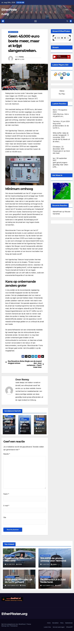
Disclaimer (55, 623)
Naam (6, 494)
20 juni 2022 (11, 564)
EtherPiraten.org (14, 614)
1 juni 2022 (46, 564)
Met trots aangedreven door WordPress (13, 624)
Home (49, 623)
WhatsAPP (69, 627)
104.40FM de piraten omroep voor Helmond (53, 559)
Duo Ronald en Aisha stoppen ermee (16, 362)
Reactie (6, 454)
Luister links (47, 627)
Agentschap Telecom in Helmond (18, 559)
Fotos (61, 623)
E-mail (6, 506)
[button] (67, 21)
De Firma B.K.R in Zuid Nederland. (53, 580)
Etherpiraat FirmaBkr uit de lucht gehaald (18, 580)
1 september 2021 (48, 585)
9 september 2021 (13, 585)
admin (24, 431)
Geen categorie (13, 32)
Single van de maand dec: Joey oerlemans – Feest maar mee (33, 364)
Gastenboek (69, 623)
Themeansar (14, 626)
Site (4, 517)
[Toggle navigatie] (35, 21)
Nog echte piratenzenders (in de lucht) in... (61, 126)
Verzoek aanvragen (59, 627)
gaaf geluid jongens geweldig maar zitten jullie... (60, 165)
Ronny (21, 57)
